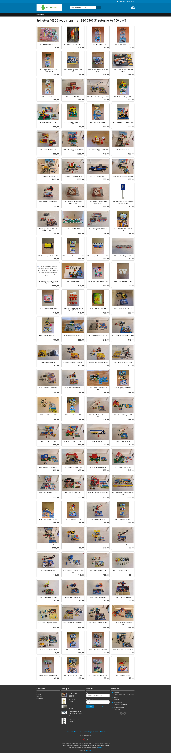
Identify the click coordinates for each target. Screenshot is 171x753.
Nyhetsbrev (103, 732)
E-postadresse (90, 693)
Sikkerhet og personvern (90, 732)
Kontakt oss (40, 698)
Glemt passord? (106, 707)
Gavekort (39, 696)
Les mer (100, 747)
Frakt (67, 732)
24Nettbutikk (88, 750)
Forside (39, 14)
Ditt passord (89, 699)
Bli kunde (39, 695)
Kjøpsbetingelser (76, 732)
